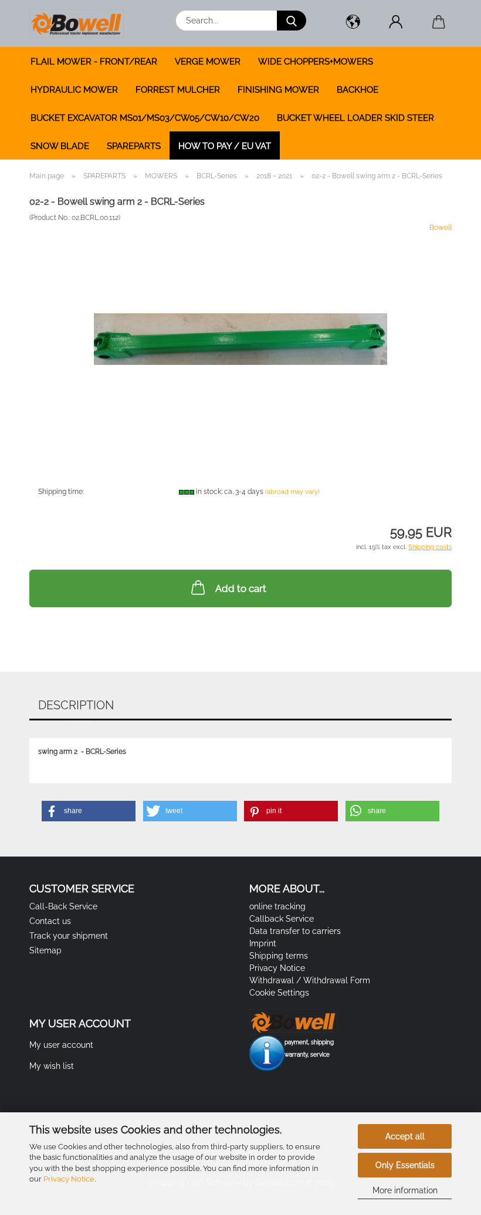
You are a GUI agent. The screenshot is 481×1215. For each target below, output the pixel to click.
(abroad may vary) (292, 492)
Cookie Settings (279, 992)
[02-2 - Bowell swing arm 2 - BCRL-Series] (240, 310)
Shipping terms (278, 955)
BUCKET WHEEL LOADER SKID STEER (355, 118)
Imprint (262, 943)
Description (76, 705)
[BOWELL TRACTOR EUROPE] (81, 23)
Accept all (405, 1136)
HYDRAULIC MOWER (74, 89)
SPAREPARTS (134, 146)
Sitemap (45, 950)
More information (405, 1190)
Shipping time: (61, 492)
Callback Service (281, 918)
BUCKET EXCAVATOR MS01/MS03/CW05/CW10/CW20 (145, 118)
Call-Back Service (63, 906)
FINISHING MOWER (278, 89)
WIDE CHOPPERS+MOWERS (315, 61)
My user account (61, 1045)
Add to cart (240, 588)
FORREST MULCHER (178, 89)
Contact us (50, 921)
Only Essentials (405, 1165)
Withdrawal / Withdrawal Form (309, 980)
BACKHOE (357, 89)
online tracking (277, 906)
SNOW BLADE (60, 146)
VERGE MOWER (207, 61)
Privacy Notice (68, 1179)
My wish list (51, 1066)
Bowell (440, 228)
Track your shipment (68, 935)
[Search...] (291, 21)
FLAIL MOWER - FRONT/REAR (94, 61)
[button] (352, 23)
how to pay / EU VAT (224, 146)
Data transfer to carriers (295, 931)
